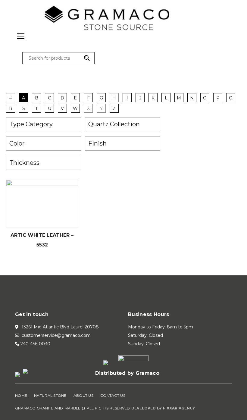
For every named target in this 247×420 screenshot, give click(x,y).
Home (21, 395)
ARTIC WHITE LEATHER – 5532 (42, 240)
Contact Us (112, 395)
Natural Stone (50, 395)
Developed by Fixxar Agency (163, 408)
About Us (83, 395)
